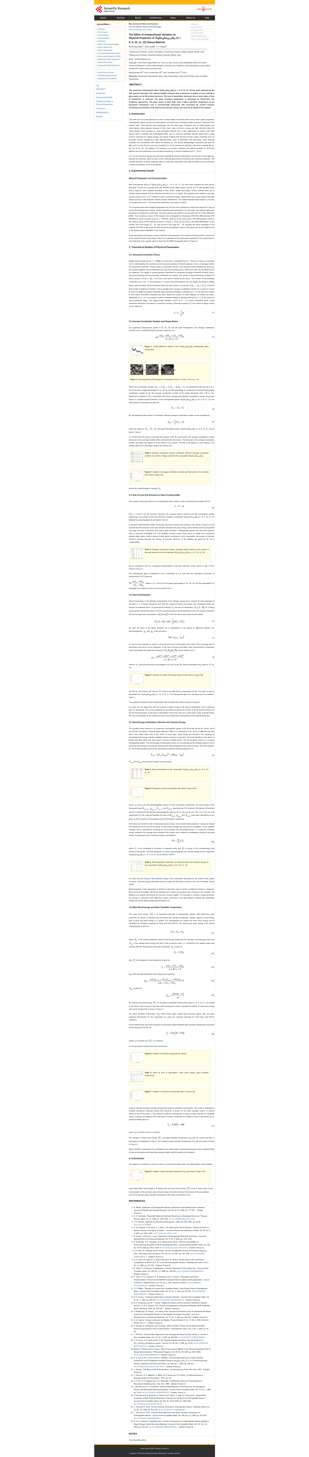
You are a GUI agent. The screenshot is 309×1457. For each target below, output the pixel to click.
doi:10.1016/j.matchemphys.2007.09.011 (149, 1367)
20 (144, 576)
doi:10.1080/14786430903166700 (147, 1355)
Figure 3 (148, 437)
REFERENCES (102, 113)
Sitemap (158, 1448)
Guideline (101, 41)
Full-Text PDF (196, 27)
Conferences (155, 18)
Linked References (198, 36)
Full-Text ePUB (196, 33)
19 (154, 533)
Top (97, 86)
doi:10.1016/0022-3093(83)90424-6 (170, 1300)
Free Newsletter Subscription (108, 53)
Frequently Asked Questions (108, 65)
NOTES (99, 117)
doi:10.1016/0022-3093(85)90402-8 (155, 1392)
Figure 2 (194, 241)
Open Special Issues (105, 72)
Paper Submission (104, 47)
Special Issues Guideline (107, 78)
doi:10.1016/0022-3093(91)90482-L (192, 1337)
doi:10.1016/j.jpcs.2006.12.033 (165, 1233)
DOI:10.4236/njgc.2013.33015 (140, 30)
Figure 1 (169, 222)
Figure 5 (196, 702)
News (173, 18)
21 (172, 607)
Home (103, 18)
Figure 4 (139, 569)
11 (163, 261)
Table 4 (172, 854)
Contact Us (165, 1448)
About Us (190, 18)
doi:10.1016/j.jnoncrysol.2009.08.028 (148, 1404)
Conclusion (100, 108)
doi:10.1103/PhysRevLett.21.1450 (182, 1219)
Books (138, 18)
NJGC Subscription (105, 50)
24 (175, 731)
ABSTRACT (101, 89)
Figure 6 (147, 879)
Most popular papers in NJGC (109, 56)
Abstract (194, 24)
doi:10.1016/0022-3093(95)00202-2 (147, 1418)
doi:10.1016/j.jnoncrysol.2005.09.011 (174, 1248)
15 (159, 488)
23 (191, 749)
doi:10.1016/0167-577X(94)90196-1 (172, 1410)
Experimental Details (104, 97)
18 (213, 525)
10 (130, 156)
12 (198, 261)
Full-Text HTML (196, 30)
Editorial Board (103, 38)
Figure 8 (134, 1144)
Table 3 (132, 697)
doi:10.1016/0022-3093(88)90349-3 (190, 1271)
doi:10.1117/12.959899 (142, 1225)
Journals (120, 18)
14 (173, 330)
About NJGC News (104, 62)
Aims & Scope (103, 35)
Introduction (100, 93)
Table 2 (165, 520)
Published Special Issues (107, 75)
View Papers (102, 32)
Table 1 (138, 432)
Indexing (101, 29)
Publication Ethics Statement (108, 59)
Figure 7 (160, 1009)
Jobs (207, 18)
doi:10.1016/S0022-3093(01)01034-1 (163, 1427)
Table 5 (137, 1006)
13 (190, 303)
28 (153, 1046)
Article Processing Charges (108, 44)
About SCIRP (149, 1448)
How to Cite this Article (199, 39)
